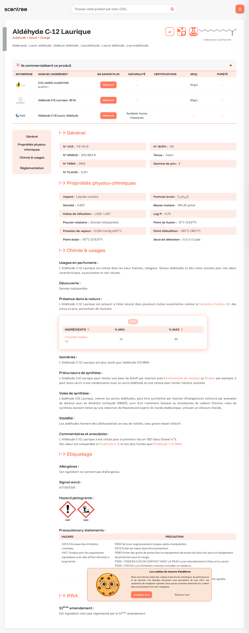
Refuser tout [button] (182, 594)
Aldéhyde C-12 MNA (168, 444)
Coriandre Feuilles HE (214, 304)
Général (32, 136)
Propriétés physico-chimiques (32, 146)
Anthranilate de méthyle (183, 378)
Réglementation (32, 168)
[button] (141, 594)
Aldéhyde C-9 (109, 444)
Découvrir (108, 84)
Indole (211, 378)
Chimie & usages (32, 157)
